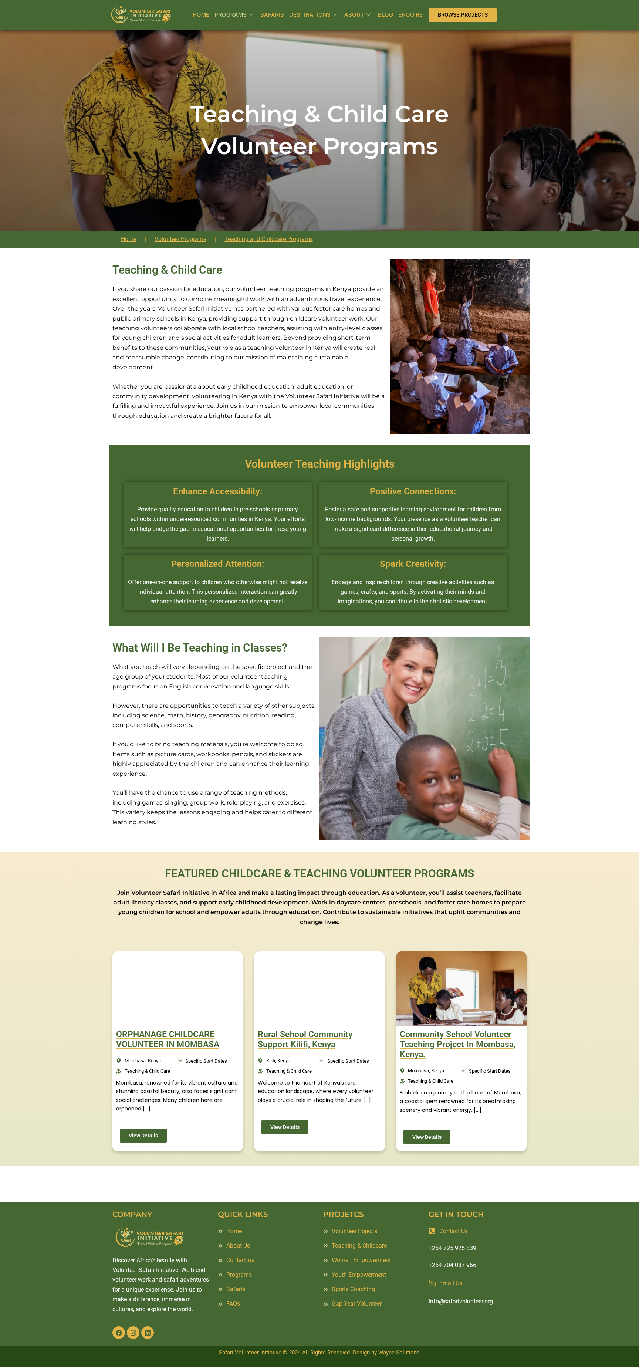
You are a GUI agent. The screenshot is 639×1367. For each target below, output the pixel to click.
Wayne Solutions (399, 1352)
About (354, 14)
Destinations (310, 14)
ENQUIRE (410, 14)
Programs (230, 14)
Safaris (272, 14)
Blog (385, 14)
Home (201, 14)
